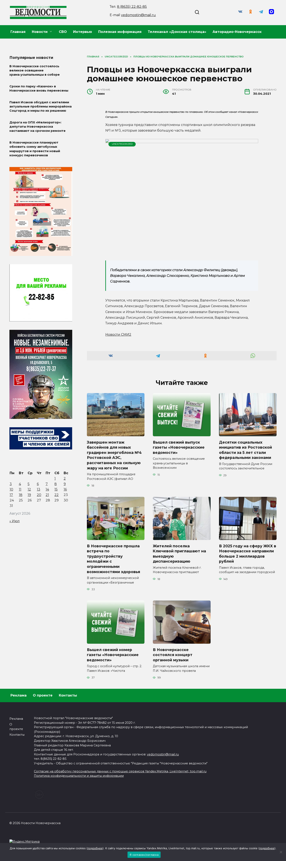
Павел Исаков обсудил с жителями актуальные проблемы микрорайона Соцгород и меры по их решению (40, 106)
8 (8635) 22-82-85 (132, 7)
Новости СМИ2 (118, 335)
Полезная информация (120, 32)
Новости (40, 32)
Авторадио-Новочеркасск (237, 32)
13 (38, 489)
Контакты (68, 695)
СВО (63, 32)
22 (56, 495)
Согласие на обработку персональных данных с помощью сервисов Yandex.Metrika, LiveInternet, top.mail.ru (120, 771)
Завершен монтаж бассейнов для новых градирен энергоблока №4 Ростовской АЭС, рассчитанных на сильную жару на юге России (114, 455)
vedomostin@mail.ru (138, 15)
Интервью (82, 32)
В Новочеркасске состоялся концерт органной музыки (172, 654)
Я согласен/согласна (144, 854)
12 (29, 489)
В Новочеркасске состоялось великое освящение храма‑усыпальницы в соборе (34, 70)
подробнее (95, 848)
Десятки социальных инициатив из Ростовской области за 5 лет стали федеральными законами (245, 450)
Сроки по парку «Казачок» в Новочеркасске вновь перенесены (38, 88)
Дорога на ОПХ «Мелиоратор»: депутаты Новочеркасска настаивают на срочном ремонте (37, 126)
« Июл (14, 521)
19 (29, 495)
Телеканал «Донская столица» (177, 32)
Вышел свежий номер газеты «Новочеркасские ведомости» (113, 654)
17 (11, 495)
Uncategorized (122, 143)
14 (47, 489)
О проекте (43, 695)
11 (20, 489)
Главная (18, 32)
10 (11, 489)
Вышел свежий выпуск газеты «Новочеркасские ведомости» (179, 447)
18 (20, 495)
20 (39, 495)
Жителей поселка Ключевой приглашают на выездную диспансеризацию (179, 553)
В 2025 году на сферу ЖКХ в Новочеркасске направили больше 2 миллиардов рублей (247, 553)
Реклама (18, 695)
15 (56, 489)
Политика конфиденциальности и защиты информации (79, 776)
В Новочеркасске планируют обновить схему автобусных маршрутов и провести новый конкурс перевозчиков (34, 149)
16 (65, 489)
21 (47, 495)
